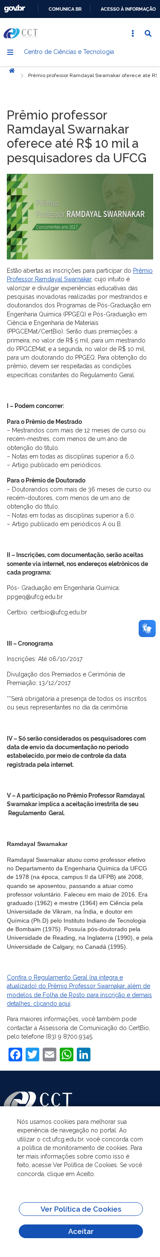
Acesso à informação (128, 9)
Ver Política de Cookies (81, 1209)
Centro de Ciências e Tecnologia (69, 51)
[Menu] (10, 52)
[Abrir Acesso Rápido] (133, 33)
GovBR (14, 9)
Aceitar (81, 1231)
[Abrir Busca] (148, 33)
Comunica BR (65, 9)
